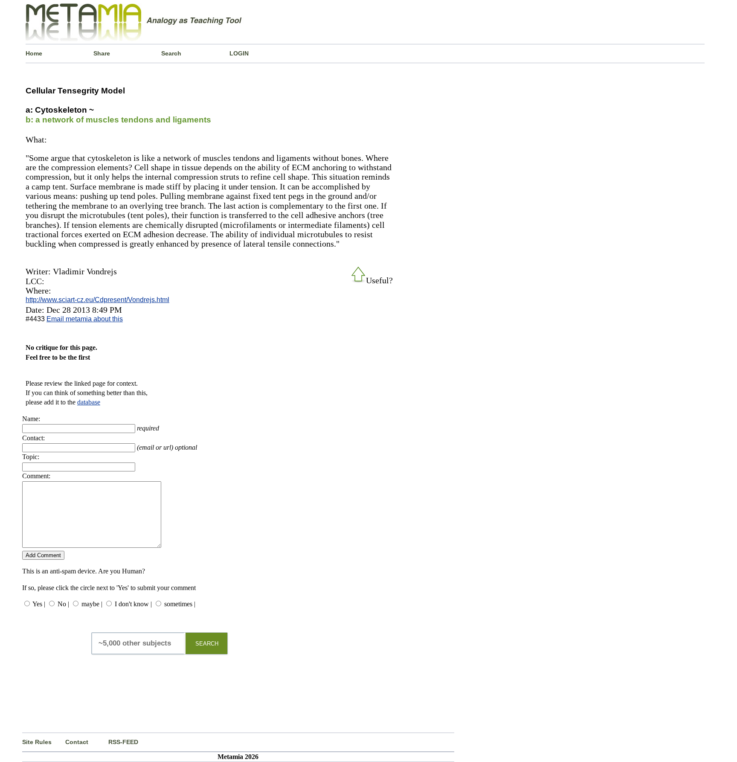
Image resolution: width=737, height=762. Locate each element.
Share (101, 53)
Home (34, 53)
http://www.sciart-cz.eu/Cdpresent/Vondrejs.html (97, 299)
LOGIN (239, 53)
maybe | (91, 604)
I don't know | (133, 604)
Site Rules (37, 742)
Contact (76, 742)
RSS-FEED (123, 742)
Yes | (38, 604)
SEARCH (206, 643)
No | (63, 604)
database (88, 402)
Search (171, 53)
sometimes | (179, 604)
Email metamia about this (84, 319)
